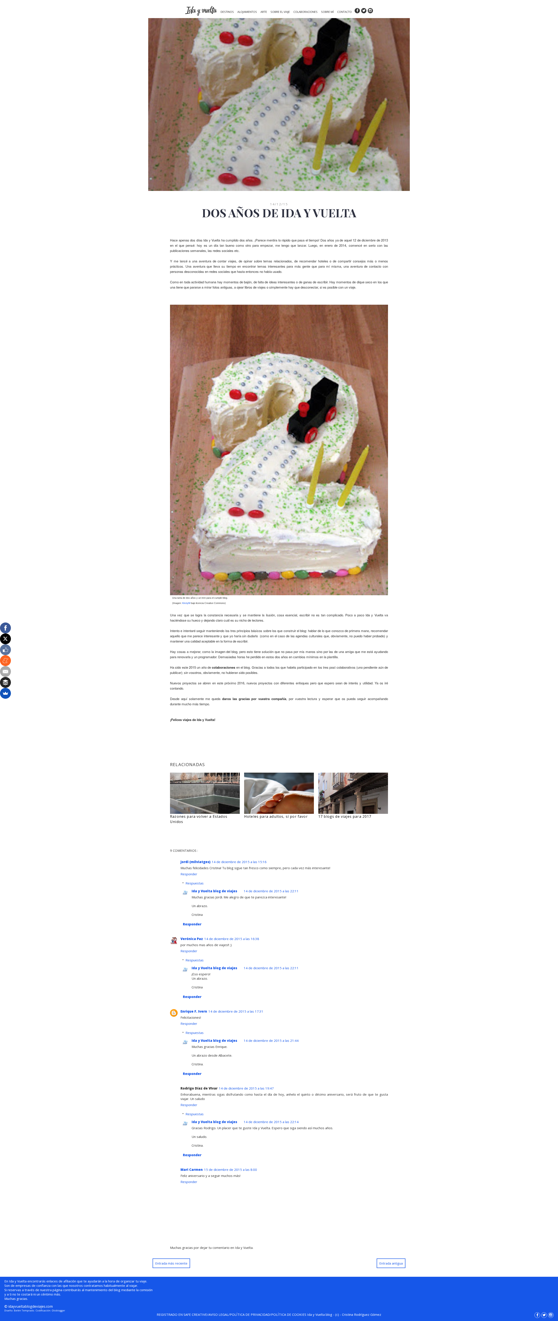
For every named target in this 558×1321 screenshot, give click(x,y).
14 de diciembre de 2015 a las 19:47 (246, 1088)
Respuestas (194, 883)
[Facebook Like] (5, 649)
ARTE (263, 12)
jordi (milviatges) (195, 862)
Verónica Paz (191, 939)
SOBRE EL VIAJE (280, 12)
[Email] (5, 671)
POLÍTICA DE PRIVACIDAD (250, 1314)
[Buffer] (5, 682)
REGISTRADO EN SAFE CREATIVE (182, 1314)
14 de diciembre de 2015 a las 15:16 (239, 862)
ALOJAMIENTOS (247, 12)
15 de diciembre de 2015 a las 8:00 (230, 1169)
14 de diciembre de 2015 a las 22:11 (271, 891)
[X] (5, 638)
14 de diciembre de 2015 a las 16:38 (231, 939)
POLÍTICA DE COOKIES (288, 1314)
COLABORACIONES (305, 12)
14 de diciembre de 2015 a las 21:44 (271, 1040)
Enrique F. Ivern (193, 1011)
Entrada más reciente (171, 1263)
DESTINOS (227, 12)
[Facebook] (5, 627)
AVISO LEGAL (218, 1314)
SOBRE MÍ (327, 12)
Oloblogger (58, 1310)
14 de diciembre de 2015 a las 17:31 (235, 1011)
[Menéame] (5, 660)
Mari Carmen (191, 1169)
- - (344, 1314)
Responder (188, 874)
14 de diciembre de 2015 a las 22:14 (271, 1122)
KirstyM (186, 603)
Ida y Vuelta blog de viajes (214, 891)
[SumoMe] (5, 693)
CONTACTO (344, 12)
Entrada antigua (391, 1263)
